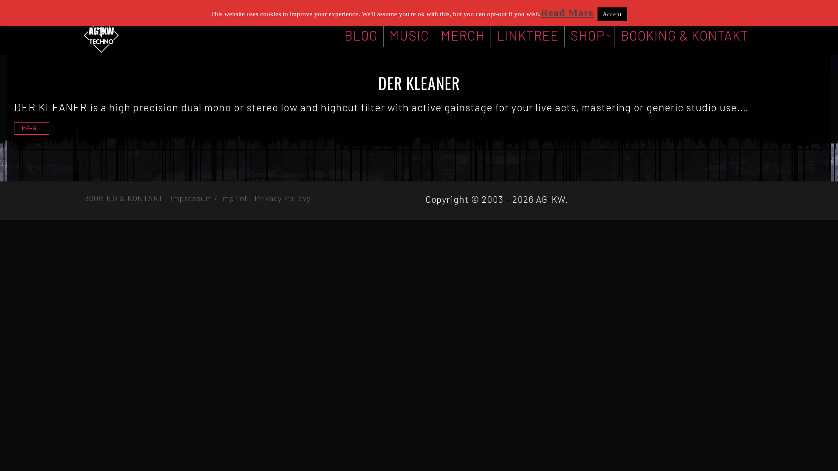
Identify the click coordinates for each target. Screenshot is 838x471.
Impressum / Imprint (208, 198)
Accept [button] (612, 14)
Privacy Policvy (282, 198)
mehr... (31, 128)
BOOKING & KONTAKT (123, 198)
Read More (567, 12)
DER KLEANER (419, 82)
